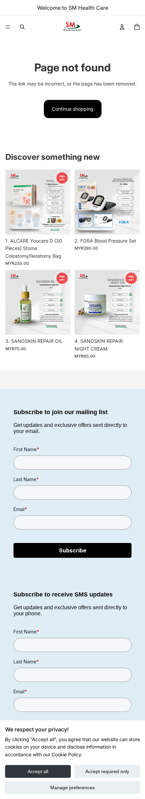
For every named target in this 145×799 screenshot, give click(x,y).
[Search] (22, 27)
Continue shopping (72, 109)
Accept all (38, 771)
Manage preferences (72, 787)
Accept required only (107, 771)
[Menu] (8, 27)
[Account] (122, 27)
